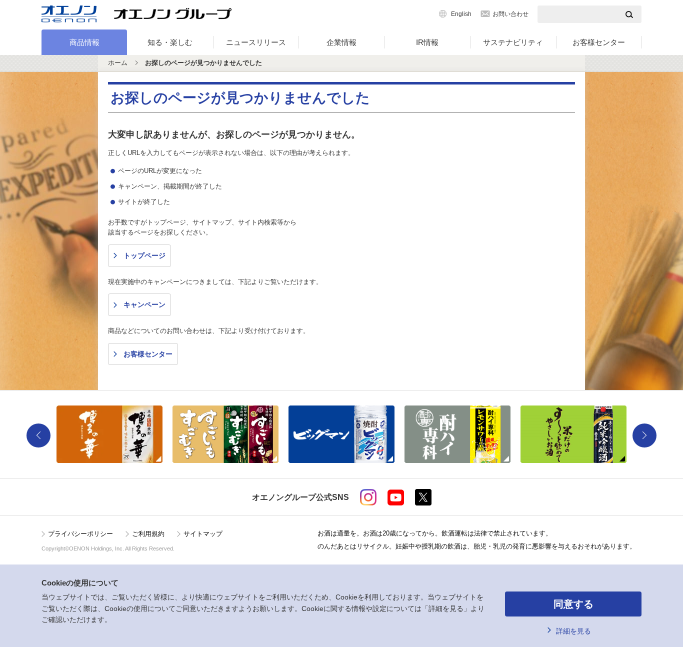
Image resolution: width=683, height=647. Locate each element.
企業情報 (341, 42)
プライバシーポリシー (80, 534)
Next (644, 436)
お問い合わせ (510, 14)
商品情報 (85, 42)
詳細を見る (573, 631)
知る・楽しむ (170, 42)
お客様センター (598, 42)
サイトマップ (203, 534)
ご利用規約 (148, 534)
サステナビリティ (513, 42)
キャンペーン (145, 304)
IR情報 (427, 42)
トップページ (145, 256)
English (461, 14)
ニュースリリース (256, 42)
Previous (38, 436)
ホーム (118, 62)
